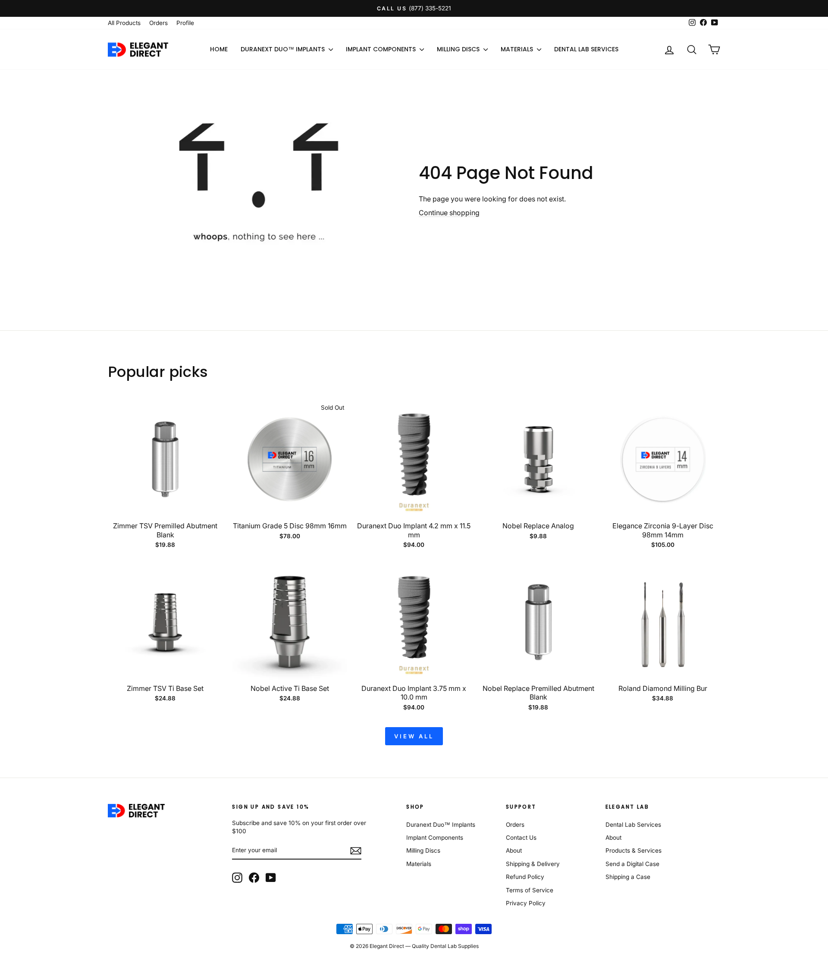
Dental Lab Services (586, 49)
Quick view (165, 507)
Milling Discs (459, 49)
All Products (124, 22)
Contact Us (521, 837)
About (514, 850)
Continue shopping (449, 212)
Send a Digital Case (632, 863)
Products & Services (633, 850)
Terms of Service (529, 890)
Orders (158, 22)
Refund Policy (525, 876)
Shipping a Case (627, 876)
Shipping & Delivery (533, 863)
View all (413, 736)
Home (219, 49)
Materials (518, 49)
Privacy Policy (526, 903)
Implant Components (381, 49)
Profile (185, 22)
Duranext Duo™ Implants (283, 49)
